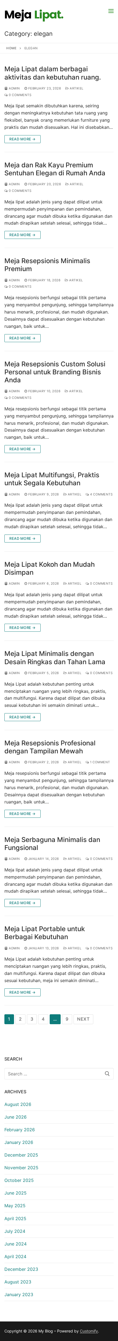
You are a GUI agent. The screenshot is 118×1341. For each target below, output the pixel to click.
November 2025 (21, 1167)
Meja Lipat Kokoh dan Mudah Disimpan (49, 568)
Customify (89, 1331)
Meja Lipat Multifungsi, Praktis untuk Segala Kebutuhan (51, 479)
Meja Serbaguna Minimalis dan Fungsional (52, 844)
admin (14, 88)
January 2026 (18, 1142)
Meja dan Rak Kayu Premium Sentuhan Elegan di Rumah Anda (54, 169)
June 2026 (15, 1117)
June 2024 (15, 1244)
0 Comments (19, 95)
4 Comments (101, 494)
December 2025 (21, 1155)
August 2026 (17, 1104)
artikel (76, 88)
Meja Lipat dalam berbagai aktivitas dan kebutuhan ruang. (52, 73)
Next (83, 1019)
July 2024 (14, 1231)
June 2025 (15, 1193)
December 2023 (21, 1269)
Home (11, 48)
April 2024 (15, 1256)
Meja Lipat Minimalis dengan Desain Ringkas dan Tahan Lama (54, 658)
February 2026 (19, 1129)
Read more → (22, 139)
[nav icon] (111, 11)
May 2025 (15, 1205)
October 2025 (19, 1180)
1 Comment (99, 762)
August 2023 (17, 1282)
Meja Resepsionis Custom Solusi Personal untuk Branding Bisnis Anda (54, 372)
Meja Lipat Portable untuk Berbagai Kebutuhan (44, 933)
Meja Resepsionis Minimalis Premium (47, 265)
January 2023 (18, 1294)
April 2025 (15, 1218)
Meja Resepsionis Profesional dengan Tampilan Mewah (49, 747)
